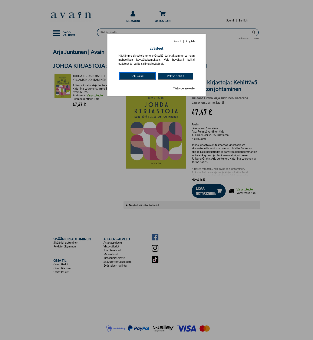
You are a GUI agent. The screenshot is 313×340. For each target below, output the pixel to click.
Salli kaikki (137, 76)
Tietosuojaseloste (184, 88)
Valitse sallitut (175, 76)
